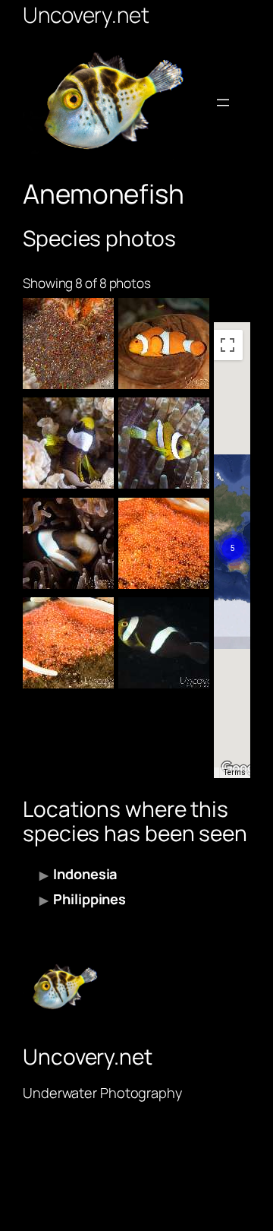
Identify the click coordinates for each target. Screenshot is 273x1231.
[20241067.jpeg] (68, 343)
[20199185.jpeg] (163, 443)
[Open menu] (223, 102)
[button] (233, 531)
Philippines (89, 899)
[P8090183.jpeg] (163, 642)
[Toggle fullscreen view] (227, 345)
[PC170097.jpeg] (68, 543)
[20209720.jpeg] (68, 443)
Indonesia (85, 874)
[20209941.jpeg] (163, 343)
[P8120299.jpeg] (68, 642)
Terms (235, 772)
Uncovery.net (86, 14)
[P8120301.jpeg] (163, 543)
